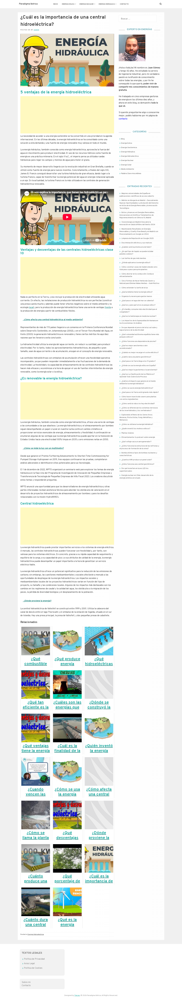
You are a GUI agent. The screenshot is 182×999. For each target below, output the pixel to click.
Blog (123, 139)
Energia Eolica (68, 4)
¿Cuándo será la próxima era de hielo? (136, 247)
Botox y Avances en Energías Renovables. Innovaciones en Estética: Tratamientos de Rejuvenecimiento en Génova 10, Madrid (137, 215)
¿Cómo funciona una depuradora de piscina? (139, 341)
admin (36, 30)
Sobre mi (26, 982)
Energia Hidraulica (107, 4)
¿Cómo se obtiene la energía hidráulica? (137, 424)
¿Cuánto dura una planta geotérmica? (136, 357)
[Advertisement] (67, 114)
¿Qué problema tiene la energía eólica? (137, 292)
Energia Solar (126, 165)
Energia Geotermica (129, 148)
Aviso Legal (29, 963)
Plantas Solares (128, 433)
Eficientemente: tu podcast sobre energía (138, 437)
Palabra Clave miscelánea (131, 174)
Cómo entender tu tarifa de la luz (135, 288)
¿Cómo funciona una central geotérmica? (138, 464)
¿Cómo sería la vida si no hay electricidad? (138, 404)
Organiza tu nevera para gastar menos (137, 296)
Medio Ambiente (127, 169)
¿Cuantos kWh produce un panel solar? (137, 460)
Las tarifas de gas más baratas (134, 258)
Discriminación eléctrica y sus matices (137, 243)
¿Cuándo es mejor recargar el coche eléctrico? (140, 353)
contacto (123, 119)
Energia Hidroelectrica (36, 934)
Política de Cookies (33, 968)
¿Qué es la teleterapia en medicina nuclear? (139, 316)
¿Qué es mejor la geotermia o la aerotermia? (139, 370)
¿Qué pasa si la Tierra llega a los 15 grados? (139, 361)
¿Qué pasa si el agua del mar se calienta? (138, 301)
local (31, 307)
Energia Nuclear (87, 4)
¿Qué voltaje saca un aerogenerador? (136, 442)
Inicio (55, 4)
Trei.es (77, 995)
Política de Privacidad (34, 959)
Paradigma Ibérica (28, 4)
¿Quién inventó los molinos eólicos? (136, 429)
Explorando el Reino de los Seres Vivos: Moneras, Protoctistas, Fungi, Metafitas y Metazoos (136, 417)
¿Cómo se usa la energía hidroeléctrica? (137, 388)
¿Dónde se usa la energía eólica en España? (139, 366)
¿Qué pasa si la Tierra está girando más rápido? (140, 392)
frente (108, 307)
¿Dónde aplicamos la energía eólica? (136, 263)
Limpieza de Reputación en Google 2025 (138, 238)
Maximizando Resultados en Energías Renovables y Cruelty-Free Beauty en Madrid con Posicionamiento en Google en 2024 (139, 231)
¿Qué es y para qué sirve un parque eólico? (138, 305)
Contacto (124, 4)
